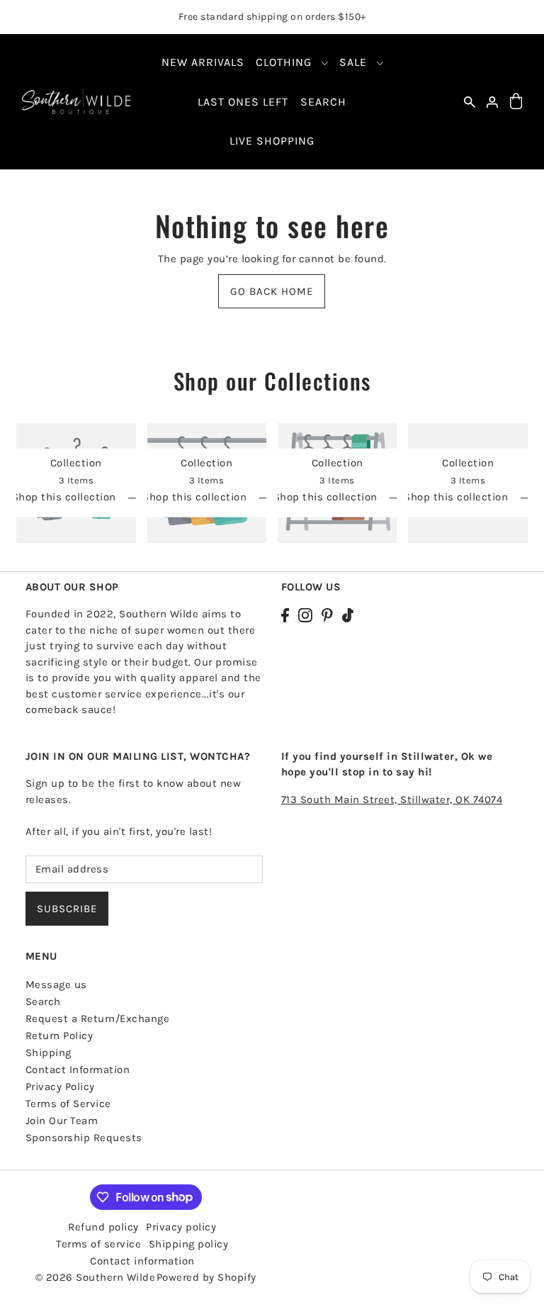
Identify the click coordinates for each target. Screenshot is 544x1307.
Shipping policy (189, 1244)
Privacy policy (181, 1227)
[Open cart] (516, 101)
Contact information (142, 1261)
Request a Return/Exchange (98, 1018)
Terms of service (98, 1244)
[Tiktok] (347, 614)
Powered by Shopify (206, 1277)
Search (43, 1001)
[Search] (469, 101)
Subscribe (67, 908)
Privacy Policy (60, 1086)
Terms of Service (68, 1103)
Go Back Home (271, 291)
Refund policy (103, 1227)
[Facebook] (285, 614)
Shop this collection (66, 497)
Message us (56, 984)
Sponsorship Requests (84, 1137)
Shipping (49, 1052)
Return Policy (60, 1035)
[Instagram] (305, 614)
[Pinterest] (327, 614)
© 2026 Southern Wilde (95, 1277)
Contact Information (78, 1069)
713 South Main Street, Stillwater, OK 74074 (392, 799)
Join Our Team (62, 1120)
